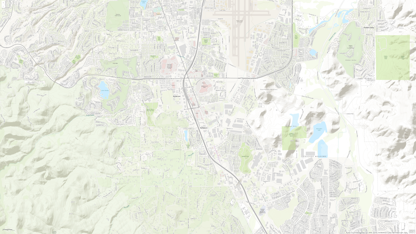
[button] (3, 3)
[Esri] (411, 231)
